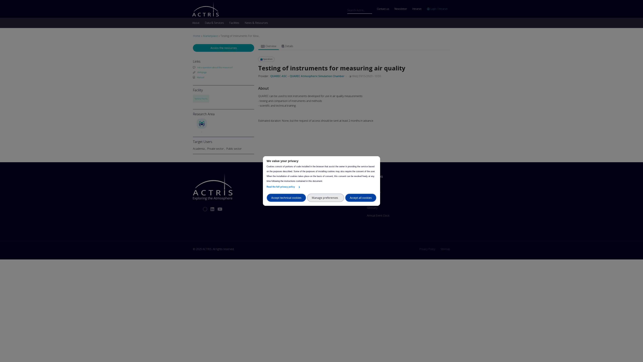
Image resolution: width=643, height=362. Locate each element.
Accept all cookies (361, 198)
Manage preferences (325, 198)
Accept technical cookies (286, 198)
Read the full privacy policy (281, 187)
